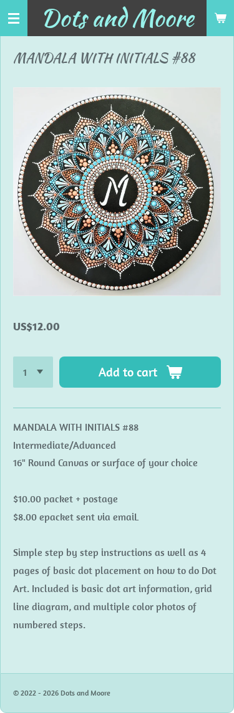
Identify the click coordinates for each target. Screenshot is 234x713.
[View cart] (220, 18)
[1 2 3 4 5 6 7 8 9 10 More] (33, 372)
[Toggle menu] (13, 18)
